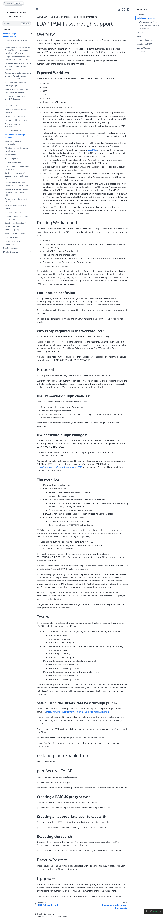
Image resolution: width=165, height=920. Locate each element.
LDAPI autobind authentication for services (18, 167)
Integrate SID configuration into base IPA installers (16, 90)
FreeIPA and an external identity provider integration (16, 184)
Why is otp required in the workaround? (149, 27)
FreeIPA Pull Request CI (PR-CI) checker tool (17, 217)
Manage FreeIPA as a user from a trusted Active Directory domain (18, 66)
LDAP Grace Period (13, 131)
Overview (141, 14)
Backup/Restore (143, 48)
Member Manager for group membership (16, 149)
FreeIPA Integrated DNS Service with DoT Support (18, 97)
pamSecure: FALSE (144, 44)
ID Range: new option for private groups (15, 84)
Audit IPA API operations (15, 233)
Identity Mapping (12, 230)
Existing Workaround (146, 18)
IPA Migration (10, 155)
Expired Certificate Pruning (16, 120)
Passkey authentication (14, 212)
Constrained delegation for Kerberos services (16, 224)
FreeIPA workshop (10, 248)
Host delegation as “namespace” (13, 242)
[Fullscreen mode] (123, 9)
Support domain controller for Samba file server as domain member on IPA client (17, 50)
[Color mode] (128, 9)
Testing (140, 36)
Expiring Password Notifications (12, 125)
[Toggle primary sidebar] (37, 9)
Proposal (140, 32)
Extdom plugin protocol (15, 116)
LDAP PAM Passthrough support (15, 136)
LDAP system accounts (14, 237)
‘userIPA (92, 150)
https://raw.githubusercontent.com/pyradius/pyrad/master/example (77, 712)
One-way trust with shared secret (16, 41)
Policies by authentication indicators (15, 111)
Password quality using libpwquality (14, 142)
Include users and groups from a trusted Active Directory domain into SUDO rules (18, 76)
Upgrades (141, 52)
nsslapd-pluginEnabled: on (148, 40)
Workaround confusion (148, 22)
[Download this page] (119, 10)
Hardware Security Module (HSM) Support (16, 104)
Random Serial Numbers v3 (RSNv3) (16, 200)
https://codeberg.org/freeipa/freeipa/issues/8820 (59, 467)
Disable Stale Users (13, 162)
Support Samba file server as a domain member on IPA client (17, 58)
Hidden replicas (11, 158)
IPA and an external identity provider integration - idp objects (16, 192)
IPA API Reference (10, 252)
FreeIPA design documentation (9, 35)
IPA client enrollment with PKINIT (15, 207)
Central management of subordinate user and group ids (16, 176)
